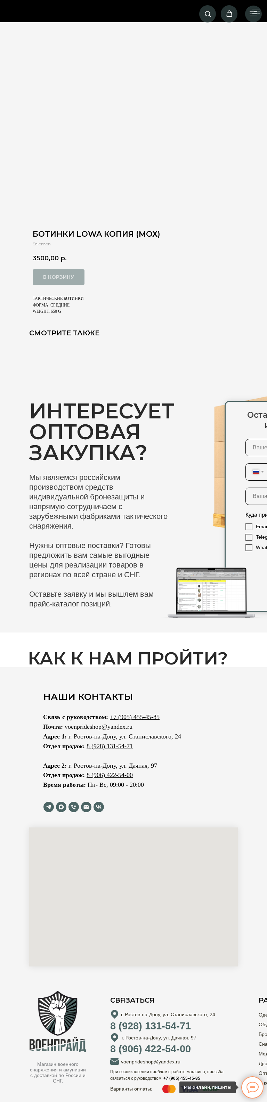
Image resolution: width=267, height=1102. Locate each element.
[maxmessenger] (61, 807)
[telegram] (48, 807)
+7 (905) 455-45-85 (135, 716)
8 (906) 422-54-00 (110, 775)
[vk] (99, 807)
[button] (207, 13)
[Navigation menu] (253, 13)
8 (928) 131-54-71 (110, 746)
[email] (86, 807)
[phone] (73, 807)
